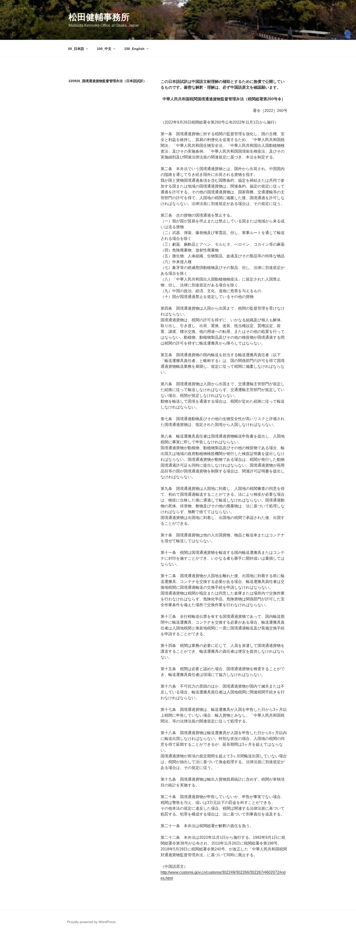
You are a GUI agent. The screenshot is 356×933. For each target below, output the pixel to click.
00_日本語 (76, 49)
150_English (134, 49)
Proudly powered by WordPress (91, 922)
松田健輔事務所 (99, 17)
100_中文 (104, 49)
